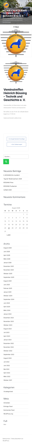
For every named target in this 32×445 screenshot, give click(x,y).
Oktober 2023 (8, 325)
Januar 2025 (7, 292)
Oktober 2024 (8, 296)
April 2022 (7, 373)
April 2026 (7, 255)
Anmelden (7, 403)
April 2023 (7, 336)
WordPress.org (8, 414)
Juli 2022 (6, 362)
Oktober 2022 (8, 351)
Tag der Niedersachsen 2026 (13, 179)
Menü (17, 27)
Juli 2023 (6, 332)
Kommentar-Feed (9, 410)
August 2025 (8, 281)
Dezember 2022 (9, 343)
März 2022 (7, 376)
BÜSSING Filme (8, 182)
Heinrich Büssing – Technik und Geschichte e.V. (16, 13)
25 (9, 228)
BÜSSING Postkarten (10, 186)
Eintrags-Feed (8, 406)
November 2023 (9, 321)
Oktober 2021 (8, 380)
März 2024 (7, 310)
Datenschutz (6, 438)
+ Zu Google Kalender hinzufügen (16, 139)
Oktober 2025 (8, 273)
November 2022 (9, 347)
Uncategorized (8, 391)
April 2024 (7, 306)
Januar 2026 (7, 262)
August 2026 (8, 248)
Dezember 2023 (9, 318)
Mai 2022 (6, 369)
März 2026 (7, 259)
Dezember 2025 (9, 266)
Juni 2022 (7, 365)
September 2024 (9, 299)
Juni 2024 (7, 303)
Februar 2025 (8, 288)
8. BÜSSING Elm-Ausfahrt (12, 175)
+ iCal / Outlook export (16, 144)
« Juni (8, 235)
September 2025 (9, 277)
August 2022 (8, 358)
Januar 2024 (7, 314)
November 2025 (9, 270)
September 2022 (9, 354)
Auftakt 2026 (8, 190)
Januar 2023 (7, 340)
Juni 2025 (7, 284)
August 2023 (8, 329)
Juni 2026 (7, 251)
